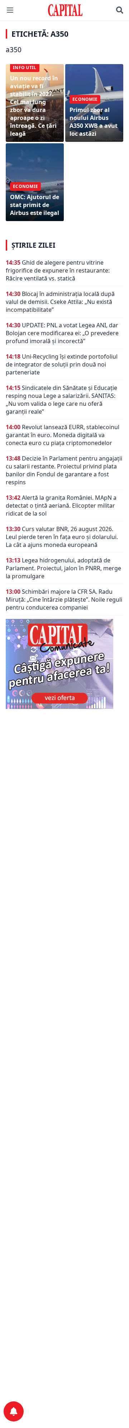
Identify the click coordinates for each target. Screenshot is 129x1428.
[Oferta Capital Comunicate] (64, 664)
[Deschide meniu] (10, 10)
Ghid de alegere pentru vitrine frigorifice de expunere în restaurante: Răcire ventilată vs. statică (58, 270)
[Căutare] (119, 10)
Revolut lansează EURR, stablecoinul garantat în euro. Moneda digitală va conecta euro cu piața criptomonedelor (62, 435)
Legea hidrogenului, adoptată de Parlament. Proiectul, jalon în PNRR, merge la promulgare (63, 568)
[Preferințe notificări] (14, 1411)
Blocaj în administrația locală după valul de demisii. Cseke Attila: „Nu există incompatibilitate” (60, 302)
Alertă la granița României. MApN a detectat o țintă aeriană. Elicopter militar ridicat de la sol (61, 505)
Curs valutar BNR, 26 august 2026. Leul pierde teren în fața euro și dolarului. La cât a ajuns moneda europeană (62, 537)
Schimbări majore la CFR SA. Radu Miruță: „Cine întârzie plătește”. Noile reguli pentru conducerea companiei (64, 599)
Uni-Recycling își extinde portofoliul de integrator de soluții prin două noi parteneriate (62, 364)
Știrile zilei (33, 245)
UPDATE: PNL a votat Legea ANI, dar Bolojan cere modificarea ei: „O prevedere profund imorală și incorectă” (62, 333)
